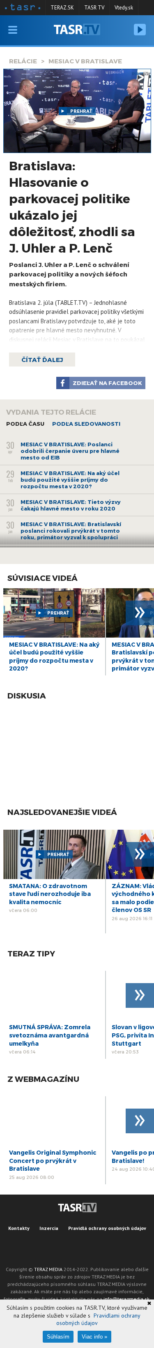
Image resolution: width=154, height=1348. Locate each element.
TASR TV (94, 7)
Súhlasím (58, 1337)
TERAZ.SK (62, 7)
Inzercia (48, 1228)
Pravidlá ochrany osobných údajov (107, 1228)
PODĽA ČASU (25, 423)
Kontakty (19, 1228)
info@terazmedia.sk (126, 1299)
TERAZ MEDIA (48, 1269)
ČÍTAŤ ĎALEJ (42, 359)
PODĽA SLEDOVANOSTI (86, 423)
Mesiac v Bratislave (85, 61)
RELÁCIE (23, 61)
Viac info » (94, 1337)
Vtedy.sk (124, 7)
